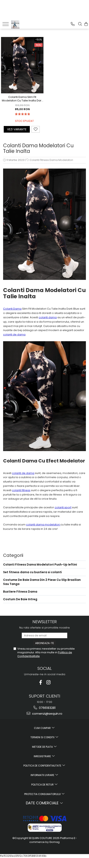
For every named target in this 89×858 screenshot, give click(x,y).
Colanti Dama (12, 309)
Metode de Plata (42, 747)
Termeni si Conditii (42, 737)
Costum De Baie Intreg (20, 599)
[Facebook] (40, 682)
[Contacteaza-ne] (73, 24)
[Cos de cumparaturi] (86, 24)
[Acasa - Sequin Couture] (24, 23)
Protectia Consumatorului (42, 794)
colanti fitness (21, 490)
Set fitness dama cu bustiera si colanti (32, 572)
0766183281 (47, 708)
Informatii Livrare (43, 775)
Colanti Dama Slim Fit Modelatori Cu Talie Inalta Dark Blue (22, 98)
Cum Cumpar (42, 728)
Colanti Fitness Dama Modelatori (51, 160)
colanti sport (63, 507)
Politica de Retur (42, 784)
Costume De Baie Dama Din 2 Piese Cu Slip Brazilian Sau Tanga (42, 582)
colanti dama (48, 317)
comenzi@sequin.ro (46, 713)
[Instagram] (48, 682)
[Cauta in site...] (80, 24)
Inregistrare (43, 756)
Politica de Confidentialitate (42, 765)
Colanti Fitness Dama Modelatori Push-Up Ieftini (40, 564)
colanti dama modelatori (43, 524)
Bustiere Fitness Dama (20, 591)
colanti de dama (14, 334)
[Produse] (5, 24)
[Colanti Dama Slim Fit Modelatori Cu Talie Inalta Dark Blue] (22, 65)
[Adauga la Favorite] (35, 129)
